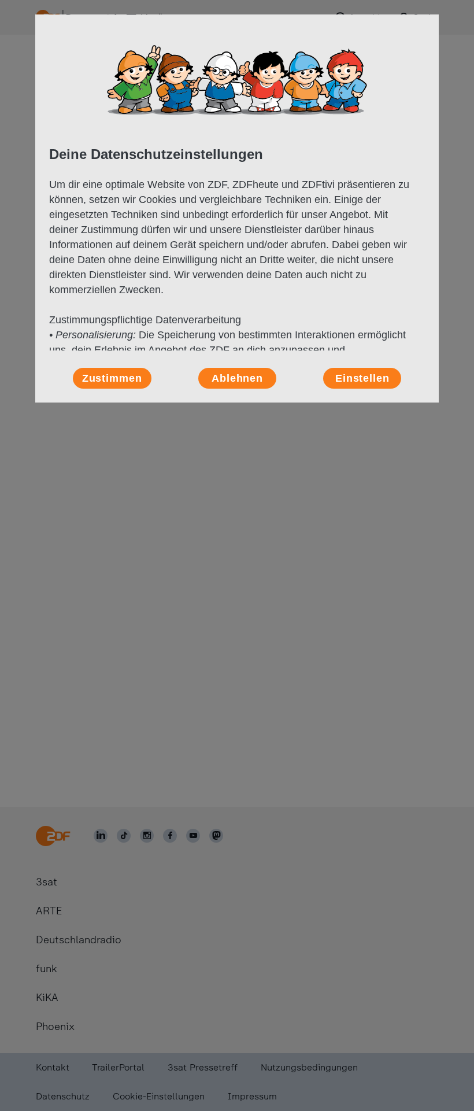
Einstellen (362, 378)
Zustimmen (112, 378)
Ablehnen (237, 378)
